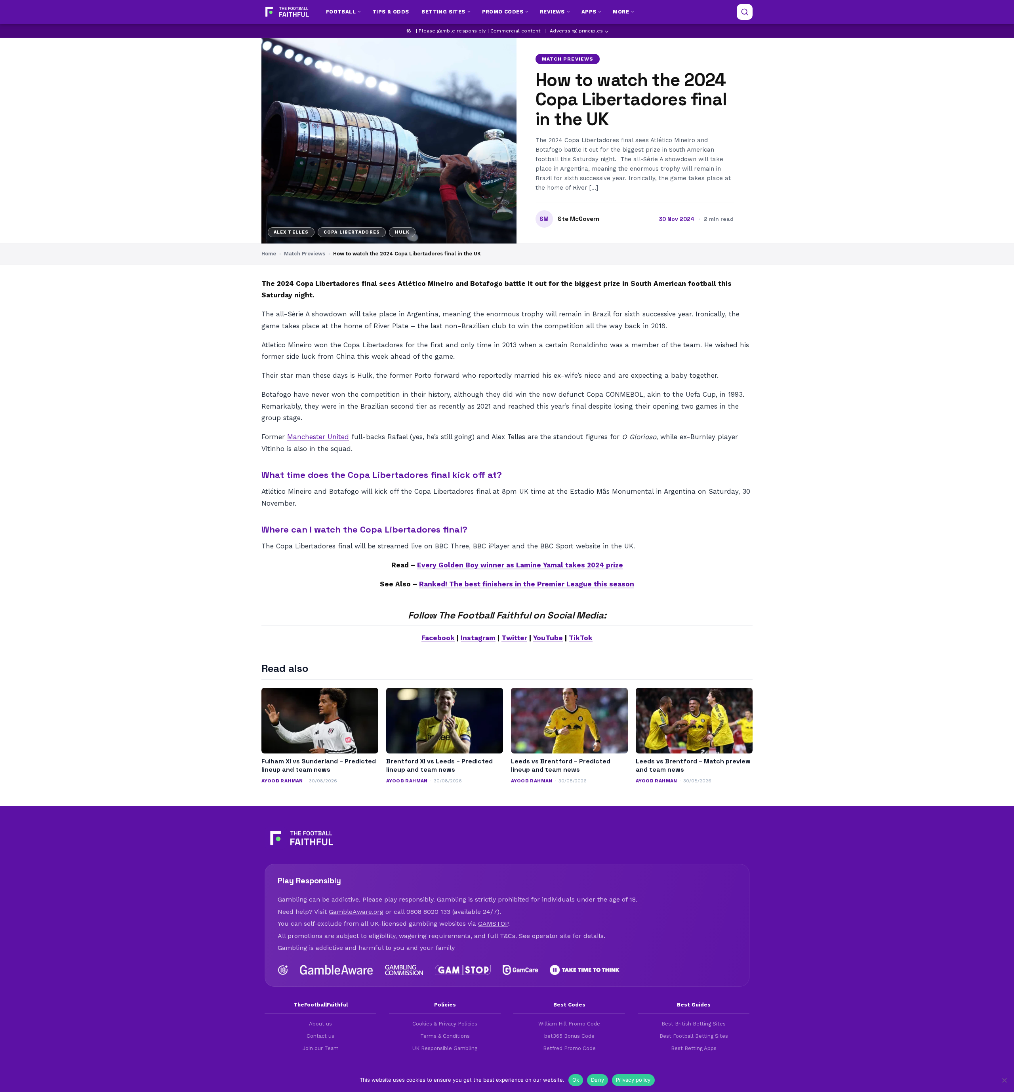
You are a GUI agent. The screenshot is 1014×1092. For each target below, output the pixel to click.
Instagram (478, 638)
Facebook (438, 638)
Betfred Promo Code (569, 1048)
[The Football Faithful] (286, 12)
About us (320, 1024)
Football (341, 12)
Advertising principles (576, 31)
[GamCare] (520, 970)
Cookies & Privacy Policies (444, 1024)
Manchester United (318, 437)
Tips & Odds (390, 12)
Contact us (320, 1036)
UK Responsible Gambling (444, 1048)
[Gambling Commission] (404, 970)
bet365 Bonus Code (569, 1036)
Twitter (514, 638)
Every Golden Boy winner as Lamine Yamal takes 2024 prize (520, 565)
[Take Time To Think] (585, 970)
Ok (575, 1080)
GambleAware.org (356, 911)
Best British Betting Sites (693, 1024)
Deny (597, 1080)
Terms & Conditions (445, 1036)
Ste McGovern (578, 219)
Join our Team (321, 1048)
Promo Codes (502, 12)
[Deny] (1004, 1080)
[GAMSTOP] (463, 970)
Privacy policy (633, 1080)
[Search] (745, 12)
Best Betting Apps (694, 1048)
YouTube (548, 638)
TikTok (581, 638)
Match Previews (567, 59)
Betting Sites (443, 12)
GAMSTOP (493, 923)
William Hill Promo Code (569, 1024)
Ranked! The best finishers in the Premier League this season (526, 584)
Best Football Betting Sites (693, 1036)
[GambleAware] (336, 970)
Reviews (552, 12)
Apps (589, 12)
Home (268, 254)
